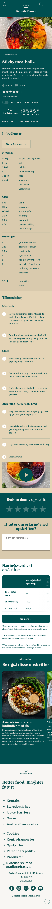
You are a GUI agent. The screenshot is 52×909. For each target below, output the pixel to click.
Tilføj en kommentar (10, 96)
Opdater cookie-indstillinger (26, 895)
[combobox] (16, 144)
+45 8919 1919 (26, 877)
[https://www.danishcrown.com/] (10, 112)
